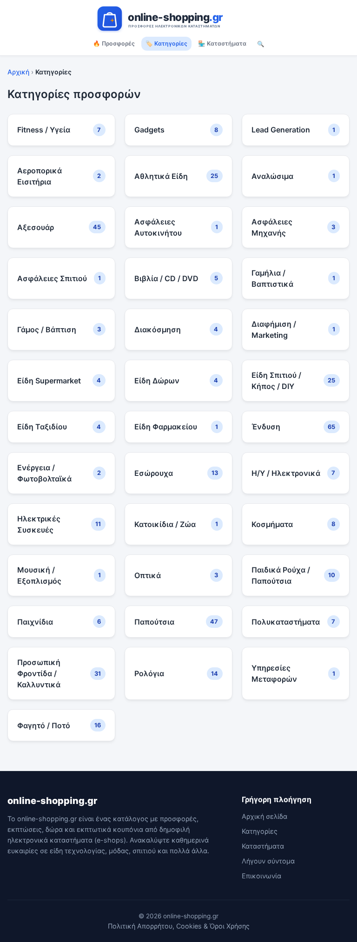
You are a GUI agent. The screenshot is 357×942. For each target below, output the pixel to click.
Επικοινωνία (261, 876)
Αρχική (18, 72)
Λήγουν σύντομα (268, 861)
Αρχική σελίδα (264, 816)
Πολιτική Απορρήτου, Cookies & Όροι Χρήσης (179, 926)
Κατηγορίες (260, 831)
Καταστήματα (263, 846)
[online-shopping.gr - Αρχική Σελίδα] (178, 19)
